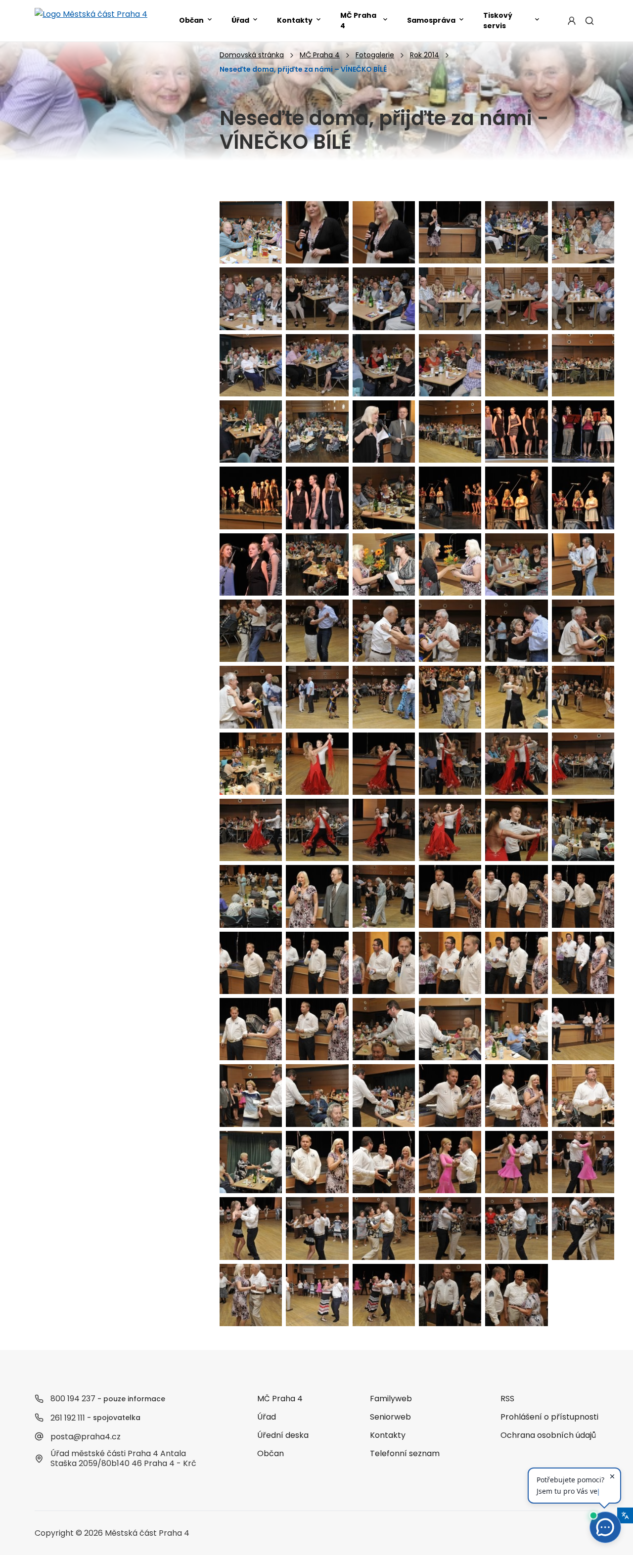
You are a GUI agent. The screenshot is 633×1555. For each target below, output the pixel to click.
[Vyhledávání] (589, 21)
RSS (507, 1398)
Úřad (240, 20)
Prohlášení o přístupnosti (549, 1417)
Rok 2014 (424, 55)
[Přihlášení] (572, 21)
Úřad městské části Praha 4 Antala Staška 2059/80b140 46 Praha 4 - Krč (123, 1458)
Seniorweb (390, 1417)
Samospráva (431, 20)
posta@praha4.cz (85, 1436)
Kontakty (295, 20)
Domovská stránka (252, 55)
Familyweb (391, 1398)
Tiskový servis (497, 20)
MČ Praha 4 (358, 20)
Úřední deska (283, 1435)
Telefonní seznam (405, 1453)
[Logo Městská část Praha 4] (91, 21)
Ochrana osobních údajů (548, 1435)
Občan (191, 20)
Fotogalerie (375, 55)
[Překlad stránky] (625, 1515)
